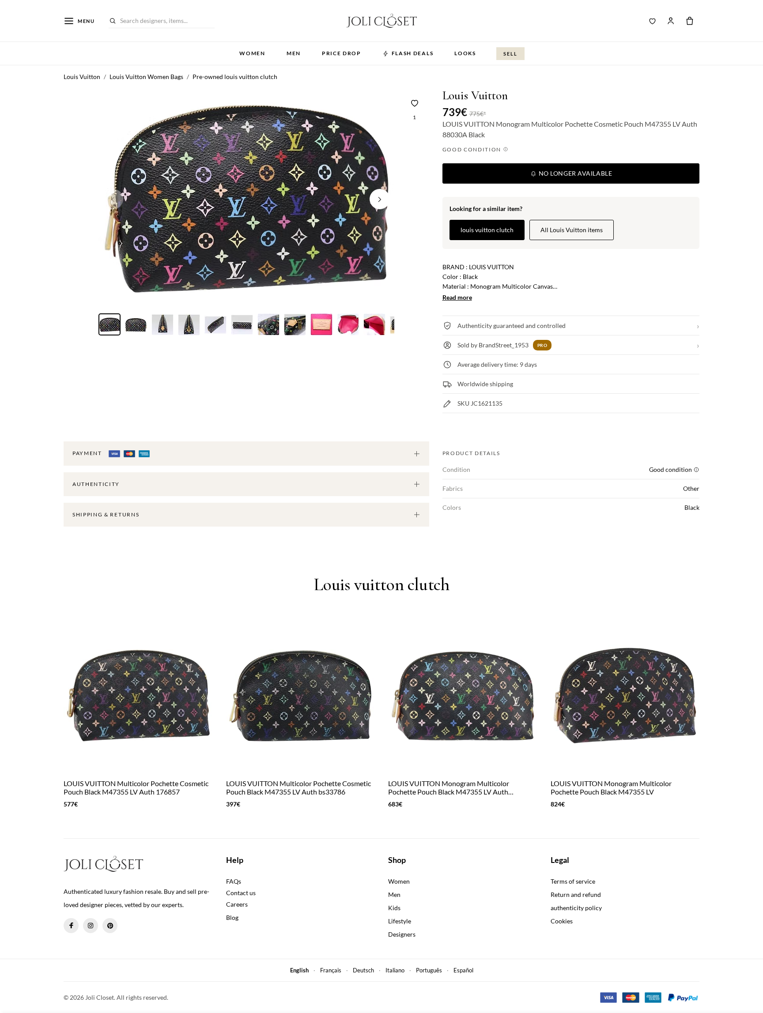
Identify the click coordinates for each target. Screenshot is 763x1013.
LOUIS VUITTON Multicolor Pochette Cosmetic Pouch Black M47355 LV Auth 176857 (136, 787)
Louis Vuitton (475, 95)
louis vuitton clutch (487, 229)
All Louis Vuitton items (571, 229)
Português (429, 970)
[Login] (671, 21)
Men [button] (294, 53)
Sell (510, 53)
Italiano (394, 970)
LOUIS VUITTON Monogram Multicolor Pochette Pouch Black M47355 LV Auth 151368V (448, 787)
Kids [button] (394, 907)
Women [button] (252, 53)
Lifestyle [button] (399, 921)
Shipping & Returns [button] (105, 514)
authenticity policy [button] (576, 907)
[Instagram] (90, 925)
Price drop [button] (341, 53)
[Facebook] (71, 925)
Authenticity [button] (96, 484)
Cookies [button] (562, 921)
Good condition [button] (472, 149)
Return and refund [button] (576, 894)
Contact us (241, 892)
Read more (457, 297)
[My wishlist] (652, 21)
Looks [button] (465, 53)
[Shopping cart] (689, 20)
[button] (380, 199)
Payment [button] (87, 453)
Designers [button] (401, 934)
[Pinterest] (109, 925)
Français (330, 970)
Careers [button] (237, 904)
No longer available (574, 173)
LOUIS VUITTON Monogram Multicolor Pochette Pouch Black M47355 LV (611, 787)
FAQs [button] (233, 881)
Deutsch (363, 970)
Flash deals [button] (412, 53)
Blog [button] (232, 917)
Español (463, 970)
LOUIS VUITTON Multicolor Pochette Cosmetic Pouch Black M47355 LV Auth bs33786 (298, 787)
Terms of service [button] (573, 881)
